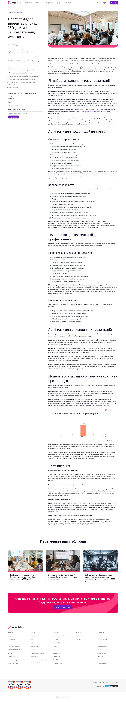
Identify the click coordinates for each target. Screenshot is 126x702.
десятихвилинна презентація (92, 112)
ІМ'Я (9, 102)
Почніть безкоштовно (63, 607)
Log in (104, 3)
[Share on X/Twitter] (33, 61)
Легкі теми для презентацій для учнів (20, 73)
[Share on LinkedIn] (28, 61)
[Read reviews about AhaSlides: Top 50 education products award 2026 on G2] (27, 685)
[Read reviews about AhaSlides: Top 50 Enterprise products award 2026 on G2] (11, 685)
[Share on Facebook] (37, 61)
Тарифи (58, 3)
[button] (28, 2)
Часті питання (13, 87)
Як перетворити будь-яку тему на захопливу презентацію (23, 83)
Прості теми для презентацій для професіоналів (24, 76)
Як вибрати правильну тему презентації (21, 70)
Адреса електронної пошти (16, 109)
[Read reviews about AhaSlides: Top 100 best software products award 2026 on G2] (19, 685)
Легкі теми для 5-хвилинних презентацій (22, 79)
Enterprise (67, 3)
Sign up (113, 3)
